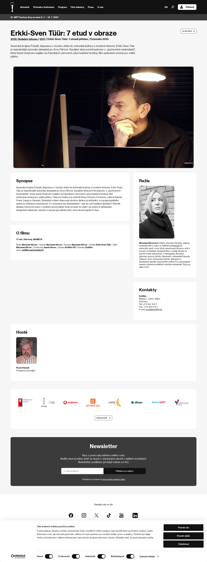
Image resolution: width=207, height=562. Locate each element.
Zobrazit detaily (147, 556)
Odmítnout (183, 544)
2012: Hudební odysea (24, 38)
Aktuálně (24, 7)
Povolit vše (183, 527)
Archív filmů (187, 31)
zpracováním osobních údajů (113, 479)
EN (166, 7)
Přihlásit (190, 7)
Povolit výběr (183, 536)
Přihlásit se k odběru (124, 471)
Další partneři (101, 418)
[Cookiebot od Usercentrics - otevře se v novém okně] (18, 556)
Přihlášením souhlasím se (103, 479)
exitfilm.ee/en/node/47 (33, 250)
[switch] (76, 556)
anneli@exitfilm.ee (154, 309)
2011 (42, 38)
